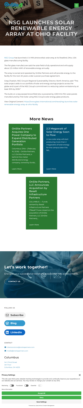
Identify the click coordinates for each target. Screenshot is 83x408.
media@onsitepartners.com (17, 351)
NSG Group (9, 58)
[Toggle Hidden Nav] (76, 5)
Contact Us (14, 281)
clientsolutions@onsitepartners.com (20, 347)
